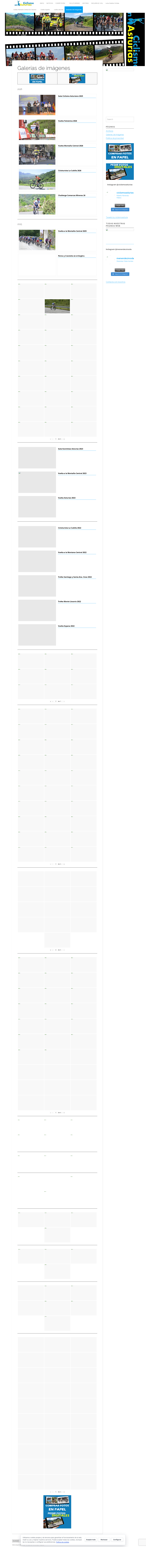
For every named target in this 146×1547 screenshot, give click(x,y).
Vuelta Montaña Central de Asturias (24, 9)
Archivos (109, 131)
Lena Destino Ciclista (112, 3)
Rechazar (104, 1540)
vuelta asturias (58, 9)
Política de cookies (62, 1542)
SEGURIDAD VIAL (97, 3)
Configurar (117, 1540)
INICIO (42, 3)
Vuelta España (45, 9)
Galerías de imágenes (74, 9)
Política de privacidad (115, 138)
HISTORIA (85, 3)
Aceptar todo (91, 1540)
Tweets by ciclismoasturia (117, 217)
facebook (16, 1541)
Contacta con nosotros (115, 282)
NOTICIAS (49, 3)
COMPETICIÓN (60, 3)
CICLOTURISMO (74, 3)
